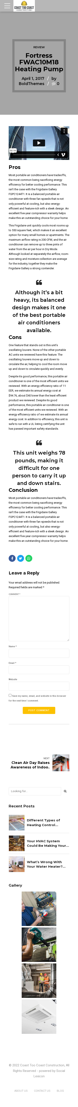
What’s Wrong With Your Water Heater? (45, 864)
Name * (13, 646)
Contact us (42, 1090)
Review (39, 47)
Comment (14, 594)
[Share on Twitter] (20, 558)
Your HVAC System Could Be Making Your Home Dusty (46, 843)
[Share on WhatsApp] (28, 558)
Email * (12, 663)
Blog (60, 1090)
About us (21, 1090)
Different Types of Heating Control (43, 822)
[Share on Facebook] (12, 558)
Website (13, 679)
